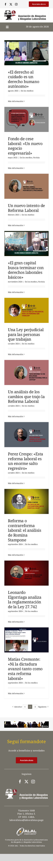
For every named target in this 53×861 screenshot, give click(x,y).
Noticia (36, 157)
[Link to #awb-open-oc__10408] (7, 27)
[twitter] (11, 4)
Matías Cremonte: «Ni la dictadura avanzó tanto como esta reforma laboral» (25, 668)
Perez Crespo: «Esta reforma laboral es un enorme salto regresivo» (25, 461)
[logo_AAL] (25, 11)
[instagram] (16, 4)
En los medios (27, 90)
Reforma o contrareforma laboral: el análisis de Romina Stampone (24, 530)
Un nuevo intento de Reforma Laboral (26, 208)
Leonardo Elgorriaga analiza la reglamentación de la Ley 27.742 (24, 599)
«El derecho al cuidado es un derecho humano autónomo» (23, 79)
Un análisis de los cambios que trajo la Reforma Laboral (26, 396)
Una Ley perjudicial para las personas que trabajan (26, 334)
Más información (15, 101)
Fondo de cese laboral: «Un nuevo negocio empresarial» (25, 146)
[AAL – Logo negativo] (26, 790)
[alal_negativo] (26, 828)
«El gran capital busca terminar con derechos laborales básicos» (26, 270)
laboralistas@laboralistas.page (26, 820)
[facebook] (5, 4)
